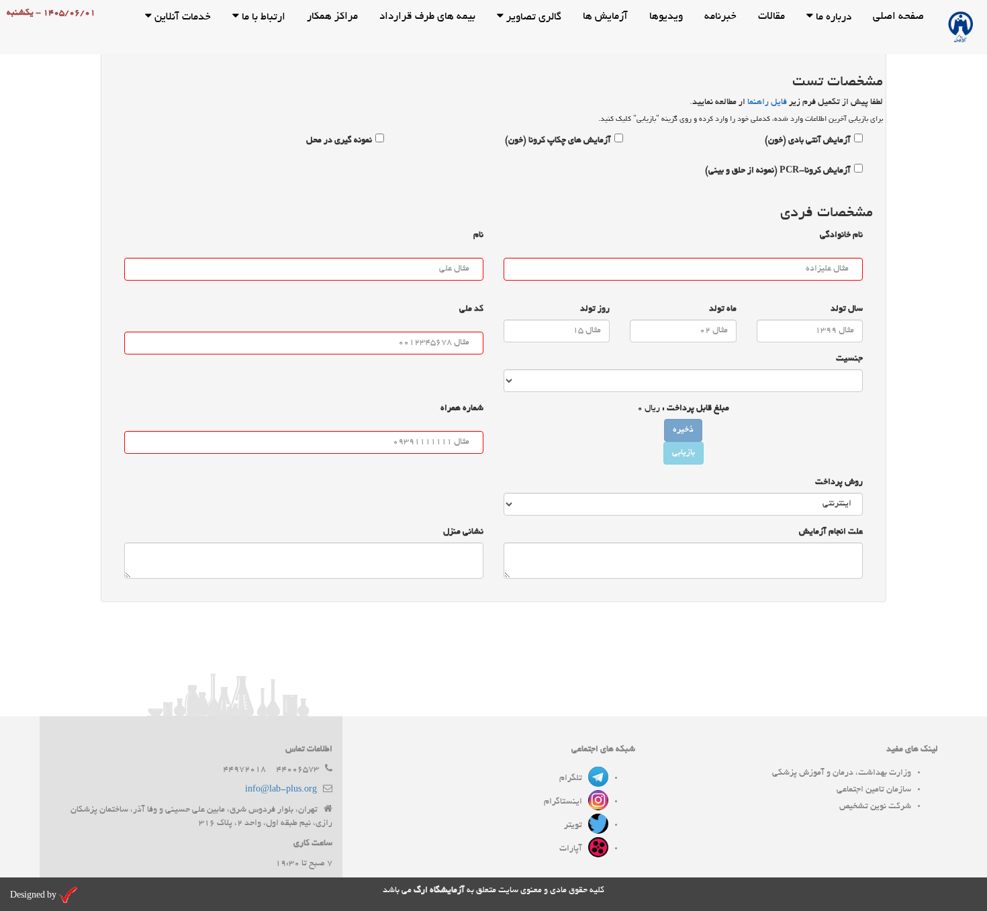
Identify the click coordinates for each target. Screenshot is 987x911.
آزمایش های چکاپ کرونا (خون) (558, 141)
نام (478, 235)
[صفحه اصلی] (961, 27)
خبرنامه (720, 17)
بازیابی (683, 453)
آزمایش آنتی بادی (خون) (808, 141)
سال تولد (847, 309)
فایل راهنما (767, 102)
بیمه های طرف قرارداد (427, 17)
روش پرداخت (839, 482)
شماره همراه (461, 409)
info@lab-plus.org (281, 790)
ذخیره (683, 430)
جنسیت (849, 359)
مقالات (771, 17)
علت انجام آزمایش (831, 532)
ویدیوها (666, 17)
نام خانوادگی (841, 235)
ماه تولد (723, 309)
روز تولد (595, 309)
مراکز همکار (332, 17)
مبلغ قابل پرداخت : (695, 409)
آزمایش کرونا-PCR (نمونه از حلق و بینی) (778, 171)
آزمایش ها (605, 17)
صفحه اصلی (898, 17)
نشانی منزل (463, 532)
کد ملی (471, 309)
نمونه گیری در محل (339, 141)
